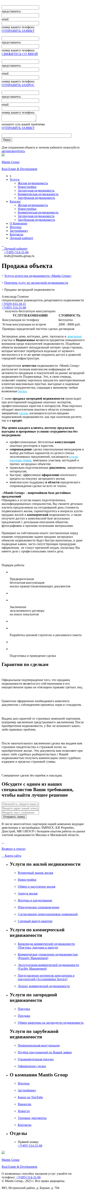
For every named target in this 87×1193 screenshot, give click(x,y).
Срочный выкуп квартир (35, 921)
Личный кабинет (21, 238)
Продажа (24, 1015)
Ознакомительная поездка (36, 1059)
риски (22, 391)
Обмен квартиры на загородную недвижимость (51, 1022)
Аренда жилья (27, 893)
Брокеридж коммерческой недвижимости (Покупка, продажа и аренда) (46, 945)
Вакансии (24, 1104)
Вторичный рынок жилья (35, 872)
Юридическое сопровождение (38, 907)
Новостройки (27, 187)
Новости (24, 1111)
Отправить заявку (14, 816)
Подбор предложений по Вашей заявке (45, 1052)
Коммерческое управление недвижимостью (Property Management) (48, 956)
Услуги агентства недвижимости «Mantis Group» (37, 276)
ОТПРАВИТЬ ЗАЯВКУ (18, 31)
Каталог (15, 201)
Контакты (16, 234)
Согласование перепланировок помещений (48, 914)
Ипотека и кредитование (35, 900)
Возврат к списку (14, 848)
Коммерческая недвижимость (38, 194)
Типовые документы (32, 1118)
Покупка (24, 1009)
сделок (23, 413)
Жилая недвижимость (33, 183)
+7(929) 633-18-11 (14, 304)
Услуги (14, 179)
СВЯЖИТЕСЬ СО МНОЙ (20, 54)
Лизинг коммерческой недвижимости (44, 986)
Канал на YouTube (30, 1097)
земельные (74, 336)
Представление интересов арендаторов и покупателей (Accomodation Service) (46, 977)
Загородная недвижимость (36, 190)
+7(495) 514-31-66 (14, 307)
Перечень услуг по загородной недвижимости (36, 282)
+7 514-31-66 (16, 252)
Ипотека (15, 227)
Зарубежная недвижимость (36, 198)
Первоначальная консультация (38, 1045)
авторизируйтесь (13, 151)
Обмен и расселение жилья (36, 886)
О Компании (18, 223)
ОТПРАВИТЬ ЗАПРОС (18, 85)
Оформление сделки (32, 1066)
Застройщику (19, 230)
